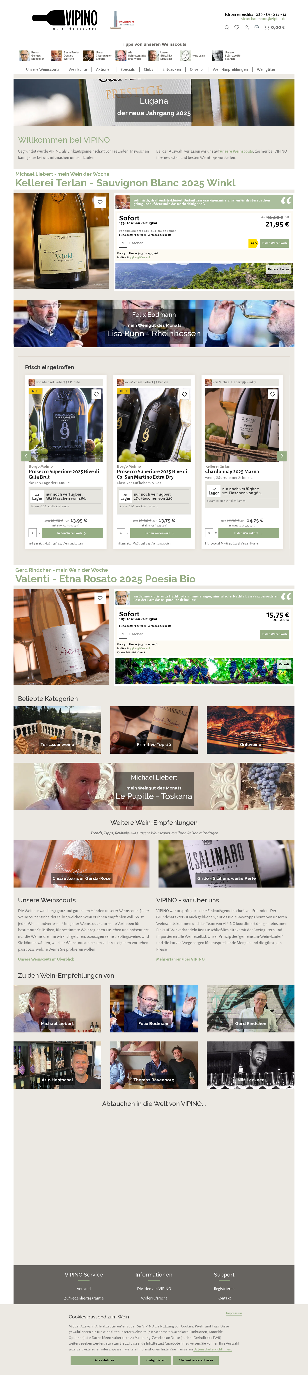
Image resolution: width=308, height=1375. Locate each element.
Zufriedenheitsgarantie (84, 1298)
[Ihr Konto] (246, 27)
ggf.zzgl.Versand (140, 257)
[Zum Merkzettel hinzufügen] (100, 202)
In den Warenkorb (274, 243)
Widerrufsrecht (154, 1298)
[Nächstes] (282, 456)
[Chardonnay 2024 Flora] (242, 425)
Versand (84, 1289)
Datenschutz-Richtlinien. (212, 1349)
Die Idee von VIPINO (154, 1289)
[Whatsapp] (256, 27)
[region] (154, 456)
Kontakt (224, 1298)
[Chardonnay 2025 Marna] (154, 425)
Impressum (234, 1313)
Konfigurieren (155, 1360)
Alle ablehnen (104, 1360)
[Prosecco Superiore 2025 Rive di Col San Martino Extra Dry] (66, 425)
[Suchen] (226, 27)
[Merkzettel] (236, 27)
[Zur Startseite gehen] (64, 20)
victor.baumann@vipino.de (263, 19)
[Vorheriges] (26, 456)
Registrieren (224, 1289)
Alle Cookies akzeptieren (196, 1360)
